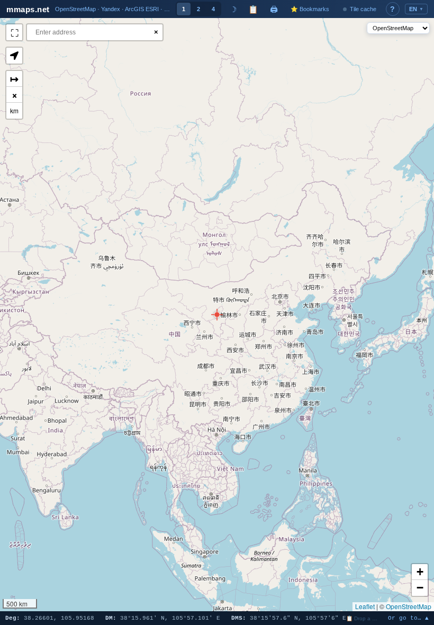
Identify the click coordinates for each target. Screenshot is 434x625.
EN (416, 9)
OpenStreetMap (408, 606)
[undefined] (14, 32)
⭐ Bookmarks (310, 9)
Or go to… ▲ (408, 618)
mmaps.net (28, 9)
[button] (217, 314)
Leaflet (365, 606)
